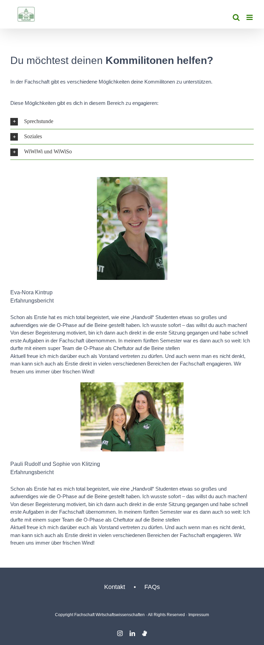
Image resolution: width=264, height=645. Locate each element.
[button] (132, 121)
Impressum (198, 614)
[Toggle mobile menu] (250, 17)
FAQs (152, 586)
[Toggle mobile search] (236, 17)
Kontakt (114, 586)
